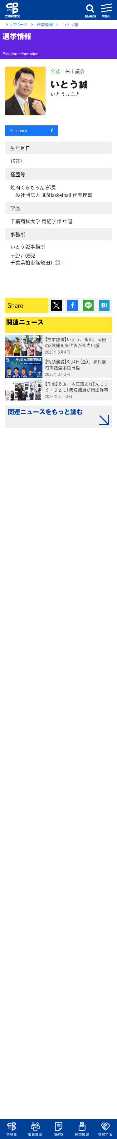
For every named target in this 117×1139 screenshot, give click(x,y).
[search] (90, 10)
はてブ (104, 305)
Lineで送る (88, 305)
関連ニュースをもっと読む (45, 411)
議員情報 (35, 1134)
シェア (72, 305)
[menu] (106, 10)
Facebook (18, 131)
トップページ (16, 24)
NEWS (58, 1134)
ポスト (56, 305)
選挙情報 (82, 1134)
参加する (105, 1134)
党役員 (11, 1134)
